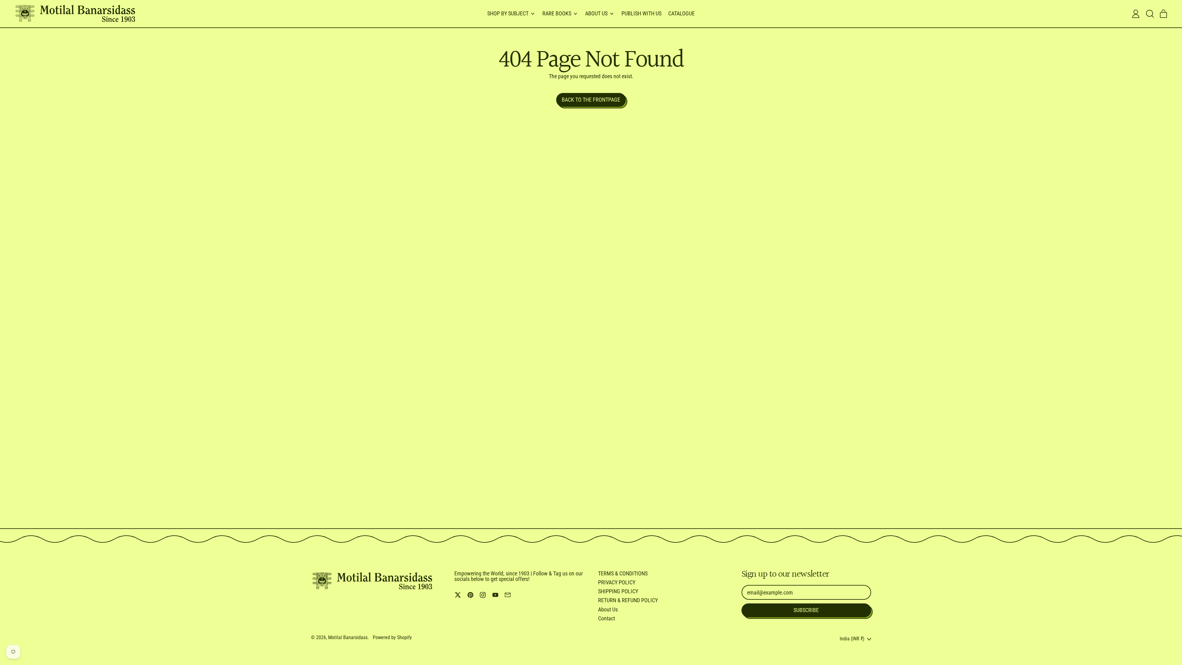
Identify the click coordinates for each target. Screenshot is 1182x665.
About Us (608, 609)
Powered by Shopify (392, 637)
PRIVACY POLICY (616, 582)
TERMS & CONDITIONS (623, 573)
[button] (1150, 14)
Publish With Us (641, 13)
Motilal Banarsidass (348, 637)
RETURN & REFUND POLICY (628, 600)
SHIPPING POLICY (618, 591)
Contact (606, 618)
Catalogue (681, 13)
